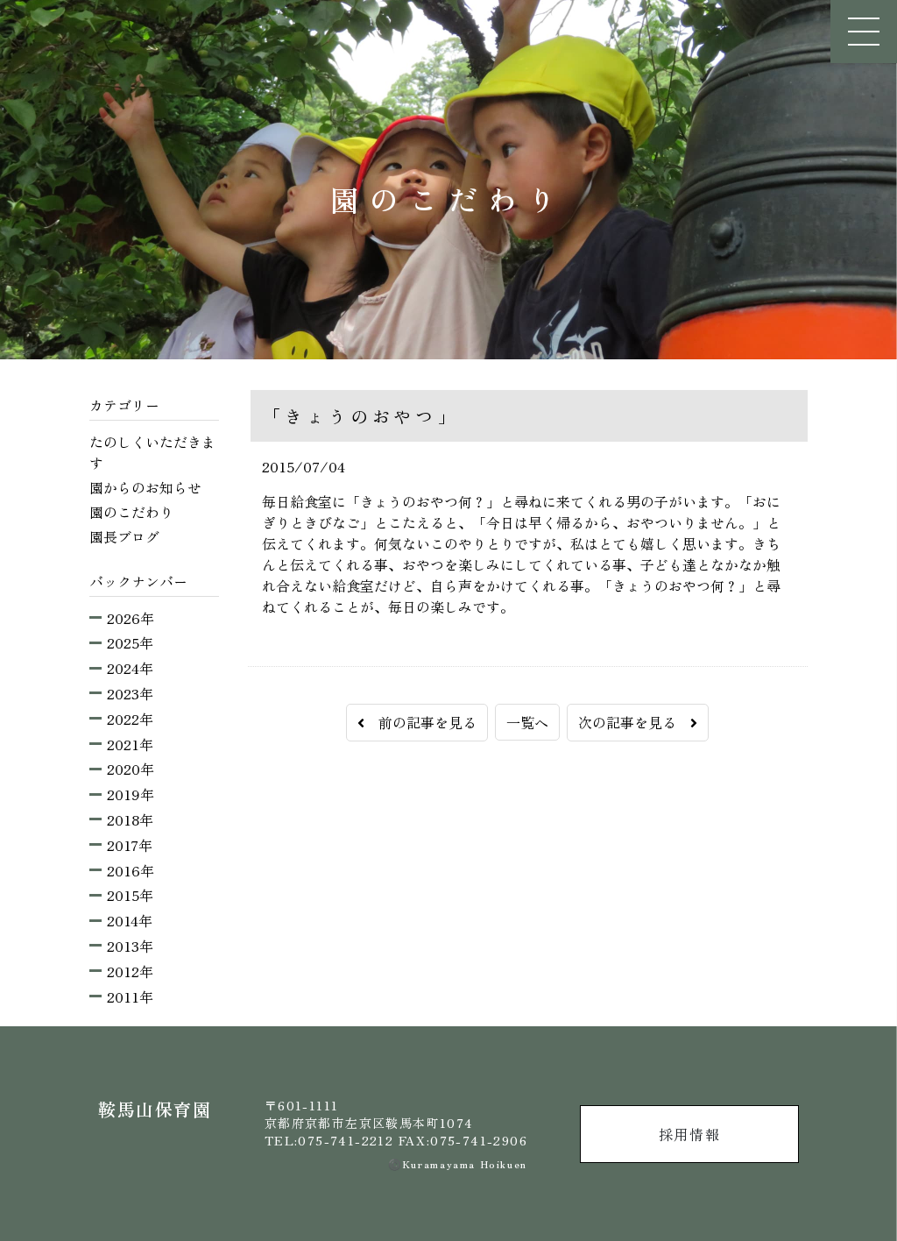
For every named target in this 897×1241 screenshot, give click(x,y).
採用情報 (689, 1134)
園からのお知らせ (145, 487)
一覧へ (527, 722)
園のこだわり (131, 511)
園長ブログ (124, 536)
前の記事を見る (420, 722)
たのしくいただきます (152, 452)
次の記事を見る (634, 722)
